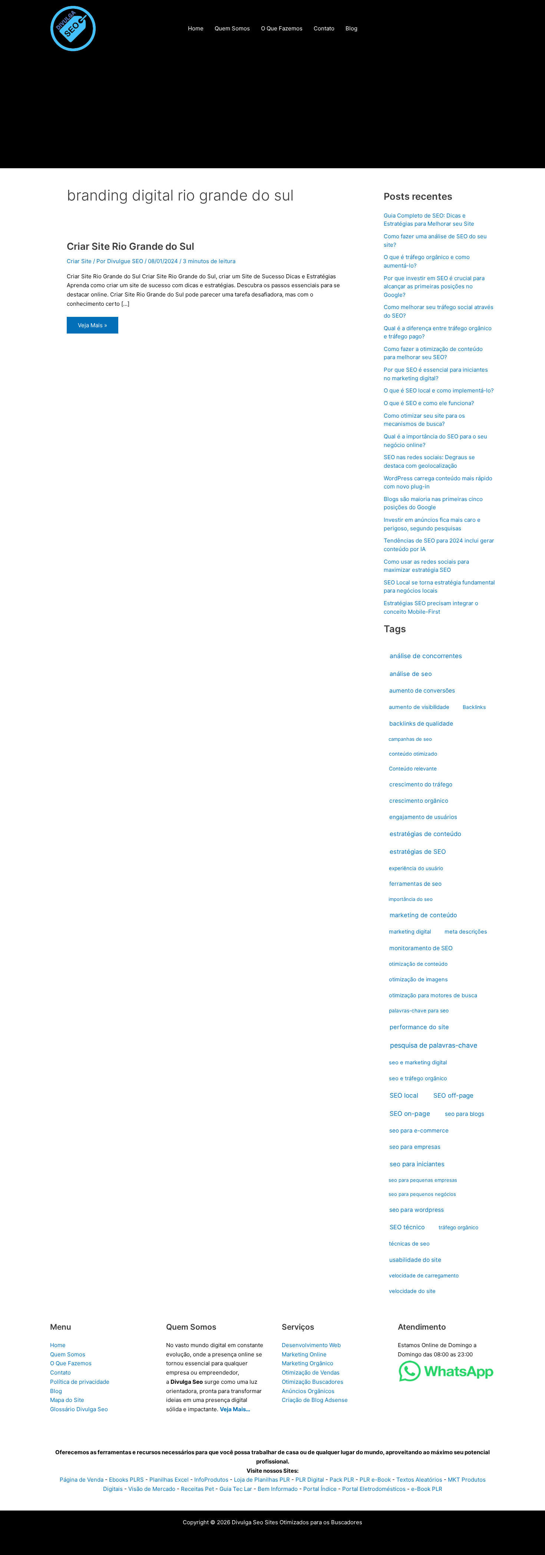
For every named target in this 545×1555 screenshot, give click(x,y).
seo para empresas (414, 1146)
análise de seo (411, 673)
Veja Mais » (92, 327)
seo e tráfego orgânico (418, 1078)
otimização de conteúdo (418, 964)
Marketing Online (304, 1354)
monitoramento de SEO (421, 948)
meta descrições (466, 931)
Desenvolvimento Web (311, 1345)
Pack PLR (342, 1479)
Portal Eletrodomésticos (374, 1488)
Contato (60, 1372)
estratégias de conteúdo (425, 834)
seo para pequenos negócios (422, 1194)
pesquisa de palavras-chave (433, 1045)
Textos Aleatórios (419, 1479)
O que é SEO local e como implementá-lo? (439, 390)
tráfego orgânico (458, 1227)
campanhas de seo (410, 739)
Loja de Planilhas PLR (262, 1479)
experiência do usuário (416, 868)
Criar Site (79, 261)
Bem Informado (278, 1488)
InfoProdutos (211, 1479)
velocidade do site (412, 1291)
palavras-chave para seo (419, 1011)
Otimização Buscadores (312, 1381)
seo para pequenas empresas (423, 1180)
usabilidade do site (415, 1259)
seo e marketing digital (418, 1062)
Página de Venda (81, 1479)
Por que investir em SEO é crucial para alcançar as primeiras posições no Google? (434, 286)
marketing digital (410, 931)
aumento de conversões (422, 690)
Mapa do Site (67, 1399)
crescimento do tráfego (420, 784)
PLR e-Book (375, 1479)
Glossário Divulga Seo (79, 1409)
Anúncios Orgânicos (308, 1391)
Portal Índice (320, 1488)
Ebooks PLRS (126, 1479)
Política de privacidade (79, 1381)
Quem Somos (67, 1354)
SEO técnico (407, 1227)
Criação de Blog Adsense (315, 1399)
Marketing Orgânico (307, 1363)
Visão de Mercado (151, 1488)
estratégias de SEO (418, 851)
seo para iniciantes (417, 1164)
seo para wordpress (416, 1209)
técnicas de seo (409, 1243)
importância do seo (411, 899)
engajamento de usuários (423, 816)
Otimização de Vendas (311, 1372)
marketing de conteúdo (423, 915)
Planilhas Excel (169, 1479)
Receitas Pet (197, 1488)
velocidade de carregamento (424, 1276)
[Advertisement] (272, 113)
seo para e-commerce (419, 1130)
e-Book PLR (426, 1488)
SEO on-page (410, 1113)
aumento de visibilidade (419, 707)
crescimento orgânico (418, 800)
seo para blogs (464, 1113)
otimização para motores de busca (433, 995)
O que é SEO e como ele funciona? (429, 403)
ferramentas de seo (415, 883)
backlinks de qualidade (421, 723)
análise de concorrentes (426, 656)
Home (58, 1345)
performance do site (419, 1027)
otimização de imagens (418, 979)
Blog (56, 1391)
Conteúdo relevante (413, 769)
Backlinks (474, 707)
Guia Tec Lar (235, 1488)
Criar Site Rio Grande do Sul (130, 246)
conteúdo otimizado (413, 754)
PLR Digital (309, 1479)
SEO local (404, 1095)
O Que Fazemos (71, 1363)
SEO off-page (453, 1095)
